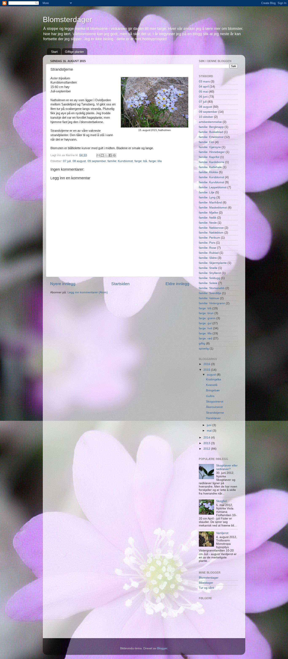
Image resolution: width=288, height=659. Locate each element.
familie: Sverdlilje (210, 293)
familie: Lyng (207, 197)
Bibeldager (206, 582)
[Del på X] (106, 155)
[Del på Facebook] (110, 155)
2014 (207, 437)
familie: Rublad (209, 252)
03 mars (204, 81)
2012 (207, 448)
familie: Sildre (208, 257)
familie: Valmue (209, 298)
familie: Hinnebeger (212, 152)
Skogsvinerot (214, 401)
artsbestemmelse (210, 122)
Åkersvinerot (214, 407)
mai (210, 430)
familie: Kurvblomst (120, 161)
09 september (96, 161)
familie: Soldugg (209, 278)
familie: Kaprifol (209, 157)
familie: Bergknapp (211, 127)
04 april (204, 86)
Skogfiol (221, 501)
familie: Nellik (207, 217)
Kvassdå (211, 385)
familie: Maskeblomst (213, 207)
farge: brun (206, 313)
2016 (207, 364)
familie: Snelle (208, 268)
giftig (202, 343)
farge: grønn (207, 318)
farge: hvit (205, 328)
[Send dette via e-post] (98, 155)
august (212, 374)
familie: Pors (207, 242)
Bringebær (213, 390)
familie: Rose (207, 247)
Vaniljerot (222, 533)
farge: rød (205, 338)
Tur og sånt (206, 587)
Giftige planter (74, 51)
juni (209, 425)
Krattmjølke (213, 379)
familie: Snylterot (210, 273)
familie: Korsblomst (211, 177)
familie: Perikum (209, 237)
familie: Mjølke (208, 212)
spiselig (204, 348)
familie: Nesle (208, 222)
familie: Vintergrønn (212, 303)
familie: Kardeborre (211, 162)
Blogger (162, 648)
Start (54, 51)
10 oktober (206, 116)
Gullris (210, 396)
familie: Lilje (206, 192)
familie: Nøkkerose (211, 227)
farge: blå (141, 161)
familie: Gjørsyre (210, 147)
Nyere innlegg (62, 284)
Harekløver (213, 418)
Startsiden (120, 284)
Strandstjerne (215, 412)
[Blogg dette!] (102, 155)
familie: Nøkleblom (211, 232)
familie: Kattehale (210, 167)
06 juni (203, 96)
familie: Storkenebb (212, 288)
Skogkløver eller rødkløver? (227, 467)
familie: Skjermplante (213, 262)
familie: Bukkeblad (211, 132)
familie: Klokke (208, 172)
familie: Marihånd (210, 202)
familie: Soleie (208, 283)
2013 (207, 443)
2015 (207, 369)
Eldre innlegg (177, 284)
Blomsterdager (67, 19)
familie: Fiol (206, 142)
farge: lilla (155, 161)
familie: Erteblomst (211, 137)
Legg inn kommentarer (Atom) (87, 292)
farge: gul (205, 323)
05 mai (203, 91)
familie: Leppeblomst (212, 187)
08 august (79, 161)
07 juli (67, 161)
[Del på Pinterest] (114, 155)
